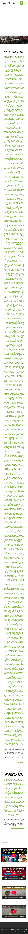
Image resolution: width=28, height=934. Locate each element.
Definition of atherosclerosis (11, 109)
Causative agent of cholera (16, 77)
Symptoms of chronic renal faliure (11, 670)
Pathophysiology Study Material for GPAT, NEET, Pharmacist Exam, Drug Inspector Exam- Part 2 (14, 53)
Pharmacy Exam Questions (18, 64)
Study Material (9, 65)
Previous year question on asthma (11, 580)
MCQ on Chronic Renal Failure (11, 297)
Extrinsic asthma (10, 163)
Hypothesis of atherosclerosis (11, 173)
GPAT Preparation (11, 60)
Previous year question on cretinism (11, 589)
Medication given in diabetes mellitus (14, 312)
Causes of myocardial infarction (16, 88)
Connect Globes (24, 931)
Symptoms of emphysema (10, 676)
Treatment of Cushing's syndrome (16, 703)
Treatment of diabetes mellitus (10, 704)
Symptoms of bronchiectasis (10, 668)
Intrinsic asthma (18, 284)
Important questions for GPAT (11, 195)
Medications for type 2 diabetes (11, 331)
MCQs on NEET (8, 305)
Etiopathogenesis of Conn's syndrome (14, 155)
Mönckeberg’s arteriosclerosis (10, 336)
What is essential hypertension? (15, 729)
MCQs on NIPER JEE (18, 305)
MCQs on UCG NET (11, 306)
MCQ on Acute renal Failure (18, 293)
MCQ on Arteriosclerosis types (16, 296)
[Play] (4, 878)
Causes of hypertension (15, 86)
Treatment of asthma (13, 695)
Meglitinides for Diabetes (18, 335)
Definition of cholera (17, 110)
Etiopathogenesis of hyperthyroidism (14, 159)
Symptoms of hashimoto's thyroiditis (14, 678)
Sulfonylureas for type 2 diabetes (11, 663)
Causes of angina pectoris (16, 79)
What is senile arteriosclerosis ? (12, 743)
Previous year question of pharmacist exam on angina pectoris (14, 503)
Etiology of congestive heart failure (13, 153)
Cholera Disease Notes (10, 95)
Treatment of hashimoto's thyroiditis (14, 707)
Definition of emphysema (10, 118)
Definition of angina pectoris (17, 105)
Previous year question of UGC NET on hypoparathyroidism (14, 574)
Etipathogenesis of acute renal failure (14, 162)
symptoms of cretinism (18, 673)
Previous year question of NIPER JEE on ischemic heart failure (14, 493)
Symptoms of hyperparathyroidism (13, 680)
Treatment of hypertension (11, 709)
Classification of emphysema (16, 98)
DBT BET (21, 779)
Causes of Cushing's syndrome (11, 84)
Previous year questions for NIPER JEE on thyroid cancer (14, 611)
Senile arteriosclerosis (19, 658)
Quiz (5, 65)
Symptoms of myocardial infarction (14, 686)
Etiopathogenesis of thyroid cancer (14, 160)
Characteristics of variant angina (16, 93)
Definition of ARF (11, 106)
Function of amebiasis (9, 166)
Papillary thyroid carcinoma (17, 343)
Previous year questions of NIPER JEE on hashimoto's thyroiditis (14, 631)
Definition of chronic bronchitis (11, 111)
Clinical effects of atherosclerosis (12, 100)
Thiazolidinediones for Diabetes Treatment (14, 690)
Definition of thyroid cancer (18, 141)
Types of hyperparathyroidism (11, 723)
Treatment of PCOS (14, 717)
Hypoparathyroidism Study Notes (14, 172)
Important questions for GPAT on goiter (14, 207)
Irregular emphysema (10, 286)
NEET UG (16, 61)
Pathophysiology (7, 64)
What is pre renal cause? (10, 739)
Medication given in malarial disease (14, 313)
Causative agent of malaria (11, 78)
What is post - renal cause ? (18, 738)
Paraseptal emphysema (10, 344)
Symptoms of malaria (17, 685)
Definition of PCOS (9, 137)
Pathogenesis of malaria (16, 355)
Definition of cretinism (9, 115)
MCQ (8, 61)
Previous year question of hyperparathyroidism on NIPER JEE (14, 423)
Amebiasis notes (9, 69)
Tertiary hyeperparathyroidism (15, 689)
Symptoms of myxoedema (10, 687)
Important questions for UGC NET (13, 260)
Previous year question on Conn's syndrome (13, 588)
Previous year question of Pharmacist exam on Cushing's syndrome (14, 520)
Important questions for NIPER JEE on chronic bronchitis (14, 234)
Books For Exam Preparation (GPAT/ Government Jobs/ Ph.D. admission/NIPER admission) (14, 57)
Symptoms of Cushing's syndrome (14, 674)
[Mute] (22, 878)
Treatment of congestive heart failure (14, 700)
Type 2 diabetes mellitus (14, 720)
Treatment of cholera (17, 696)
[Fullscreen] (24, 878)
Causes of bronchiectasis (9, 80)
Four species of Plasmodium (16, 164)
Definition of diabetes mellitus (16, 117)
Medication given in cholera (17, 310)
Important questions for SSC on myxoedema (14, 259)
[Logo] (9, 3)
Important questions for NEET (11, 215)
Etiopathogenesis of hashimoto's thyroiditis (13, 158)
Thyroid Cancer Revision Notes (11, 691)
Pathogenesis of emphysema (10, 349)
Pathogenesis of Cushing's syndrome (14, 346)
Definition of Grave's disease (11, 120)
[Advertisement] (14, 21)
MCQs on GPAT (19, 304)
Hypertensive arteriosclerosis (14, 170)
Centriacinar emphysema (9, 91)
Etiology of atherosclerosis (17, 151)
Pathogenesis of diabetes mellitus (14, 348)
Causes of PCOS (19, 89)
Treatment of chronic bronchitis (11, 698)
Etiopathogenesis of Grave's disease (14, 157)
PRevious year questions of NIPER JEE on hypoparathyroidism (13, 635)
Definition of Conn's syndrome (16, 114)
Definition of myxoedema (16, 135)
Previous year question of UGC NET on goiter (14, 568)
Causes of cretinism (19, 83)
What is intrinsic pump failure (12, 735)
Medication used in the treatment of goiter (14, 322)
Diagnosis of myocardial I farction (11, 142)
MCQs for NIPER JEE (9, 302)
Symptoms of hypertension (11, 681)
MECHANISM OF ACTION (17, 308)
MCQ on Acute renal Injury (10, 295)
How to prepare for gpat (10, 782)
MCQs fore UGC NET (10, 304)
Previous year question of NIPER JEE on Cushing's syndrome (13, 482)
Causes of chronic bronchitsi (11, 82)
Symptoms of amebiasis (13, 665)
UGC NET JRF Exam (17, 65)
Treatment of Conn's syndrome (10, 701)
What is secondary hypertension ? (16, 742)
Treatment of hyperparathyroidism (13, 708)
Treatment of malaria (12, 714)
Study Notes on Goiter (18, 661)
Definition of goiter (19, 119)
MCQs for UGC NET (19, 302)
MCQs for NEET (20, 301)
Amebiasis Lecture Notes (16, 67)
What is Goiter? (10, 730)
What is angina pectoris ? (13, 726)
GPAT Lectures (12, 780)
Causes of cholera (20, 80)
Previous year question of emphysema (14, 385)
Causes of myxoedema (10, 89)
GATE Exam (6, 780)
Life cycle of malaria (14, 287)
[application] (14, 873)
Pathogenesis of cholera (17, 345)
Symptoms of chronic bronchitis (16, 669)
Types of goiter (19, 722)
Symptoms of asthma (18, 667)
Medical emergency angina (10, 309)
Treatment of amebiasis (9, 694)
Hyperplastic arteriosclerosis (17, 168)
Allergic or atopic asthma (9, 66)
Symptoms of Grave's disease (15, 677)
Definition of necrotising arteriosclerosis (13, 136)
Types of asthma (14, 721)
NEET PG (11, 61)
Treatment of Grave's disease (17, 705)
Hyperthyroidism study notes (14, 171)
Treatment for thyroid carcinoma (15, 692)
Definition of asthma (17, 108)
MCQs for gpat (12, 301)
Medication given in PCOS (9, 314)
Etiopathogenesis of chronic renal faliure (14, 154)
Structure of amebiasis (14, 660)
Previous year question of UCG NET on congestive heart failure (14, 552)
